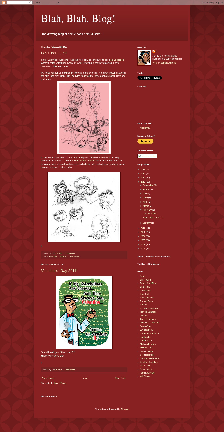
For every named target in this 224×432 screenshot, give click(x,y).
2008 (143, 236)
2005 (143, 248)
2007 (143, 240)
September (148, 185)
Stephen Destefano (149, 362)
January (147, 223)
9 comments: (70, 253)
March (146, 206)
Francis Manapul (148, 312)
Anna (142, 276)
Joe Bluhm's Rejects (149, 333)
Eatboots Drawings (149, 308)
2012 (143, 177)
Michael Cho (146, 348)
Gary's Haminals (148, 319)
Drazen (143, 305)
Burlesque (53, 256)
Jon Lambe (145, 337)
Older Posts (120, 378)
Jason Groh (145, 326)
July (145, 193)
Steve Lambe (146, 369)
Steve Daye (145, 365)
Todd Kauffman (147, 373)
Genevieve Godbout (149, 322)
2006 (143, 244)
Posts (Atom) (60, 383)
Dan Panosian (147, 297)
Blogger (124, 409)
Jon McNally (146, 340)
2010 (143, 228)
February (147, 210)
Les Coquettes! (54, 53)
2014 (143, 169)
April (145, 202)
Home (85, 378)
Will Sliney (145, 376)
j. (156, 51)
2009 (143, 232)
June (145, 197)
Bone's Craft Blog (148, 283)
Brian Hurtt (145, 287)
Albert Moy (145, 128)
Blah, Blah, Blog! (78, 18)
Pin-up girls (63, 256)
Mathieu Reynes (148, 344)
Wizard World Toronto (83, 160)
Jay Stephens (146, 330)
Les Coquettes (116, 59)
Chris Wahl (145, 290)
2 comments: (70, 370)
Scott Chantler (146, 351)
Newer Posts (48, 378)
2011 (143, 182)
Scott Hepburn (147, 355)
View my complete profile (164, 63)
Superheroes (74, 256)
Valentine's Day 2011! (59, 270)
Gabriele (144, 315)
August (146, 189)
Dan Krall (144, 294)
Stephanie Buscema (149, 358)
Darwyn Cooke (147, 301)
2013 (143, 173)
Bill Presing (145, 280)
